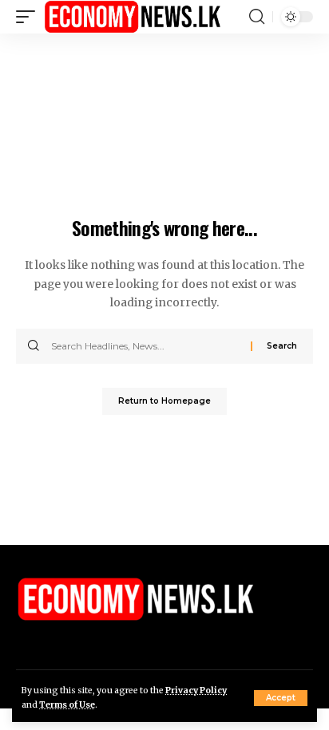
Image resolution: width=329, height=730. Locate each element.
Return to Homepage (164, 401)
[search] (256, 17)
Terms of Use (67, 705)
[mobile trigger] (29, 17)
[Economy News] (132, 17)
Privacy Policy (196, 690)
